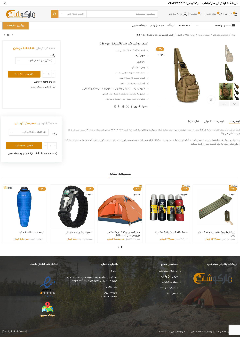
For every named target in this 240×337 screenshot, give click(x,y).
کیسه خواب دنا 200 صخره (31, 232)
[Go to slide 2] (118, 247)
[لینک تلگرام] (115, 106)
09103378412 (176, 3)
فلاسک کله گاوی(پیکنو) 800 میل (171, 232)
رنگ (53, 55)
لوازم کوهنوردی (220, 34)
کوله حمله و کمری (186, 34)
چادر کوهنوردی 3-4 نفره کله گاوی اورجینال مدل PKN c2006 (123, 234)
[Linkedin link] (119, 106)
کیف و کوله (204, 34)
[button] (234, 103)
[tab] (234, 121)
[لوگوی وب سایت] (21, 13)
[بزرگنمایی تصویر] (211, 100)
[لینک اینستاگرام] (4, 3)
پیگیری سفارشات (15, 25)
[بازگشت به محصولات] (8, 35)
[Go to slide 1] (121, 247)
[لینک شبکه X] (127, 106)
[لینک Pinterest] (123, 106)
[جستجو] (54, 14)
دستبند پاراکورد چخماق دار (79, 232)
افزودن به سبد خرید (24, 73)
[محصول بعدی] (4, 35)
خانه (234, 34)
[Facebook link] (132, 106)
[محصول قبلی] (12, 35)
